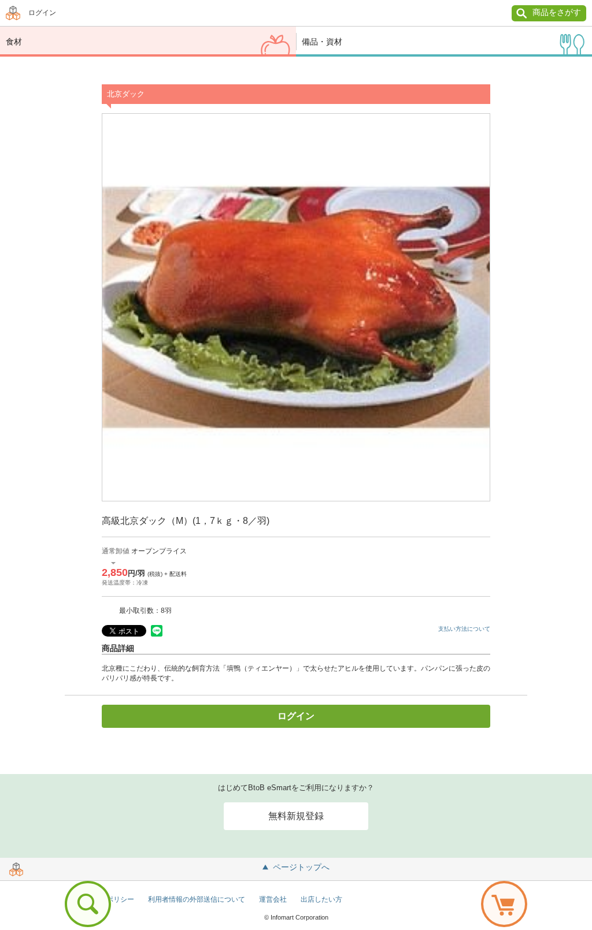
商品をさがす (556, 12)
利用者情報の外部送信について (196, 899)
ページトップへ (301, 867)
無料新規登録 (296, 816)
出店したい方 (321, 899)
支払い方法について (464, 629)
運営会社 (273, 899)
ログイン (42, 13)
